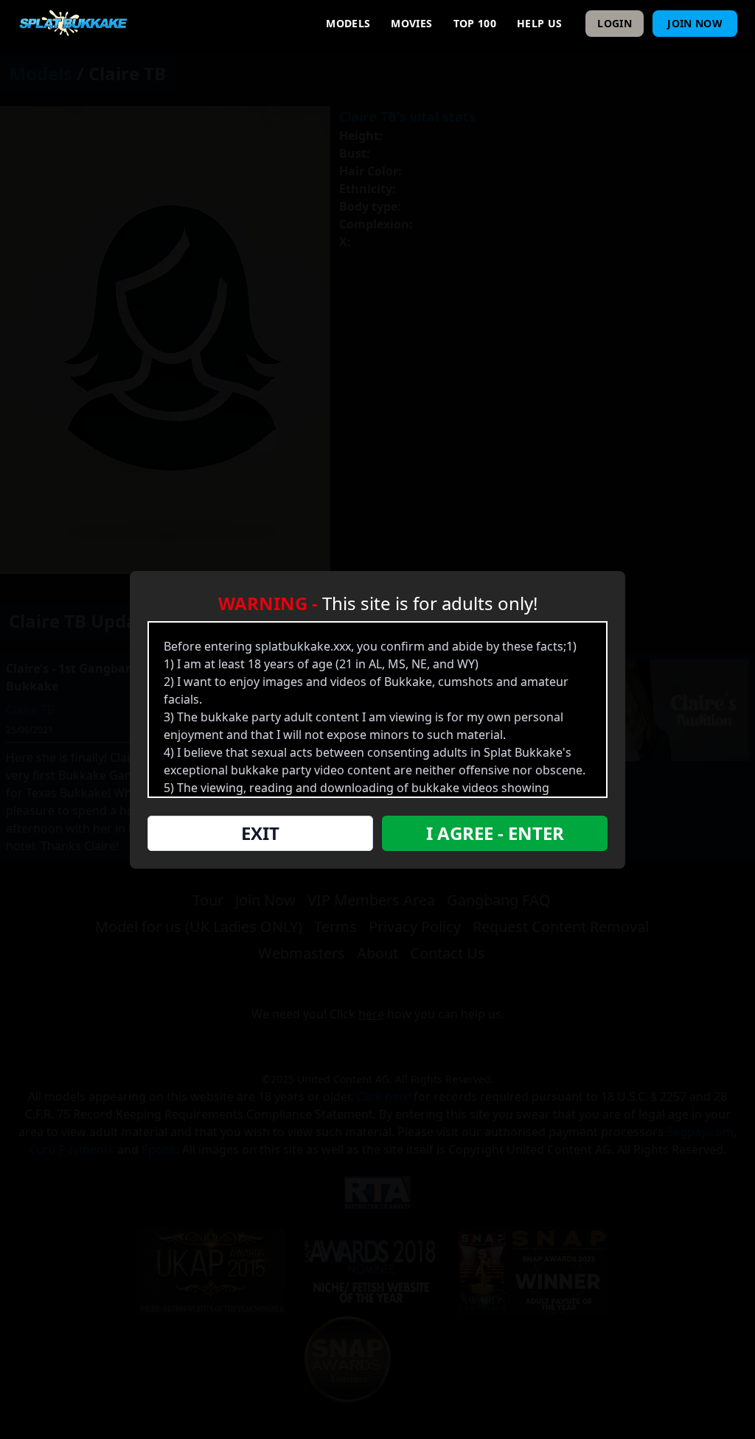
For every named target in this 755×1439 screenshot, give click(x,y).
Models (348, 23)
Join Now (695, 23)
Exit (260, 833)
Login (614, 23)
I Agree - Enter (495, 833)
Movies (411, 23)
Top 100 (474, 23)
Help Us (539, 23)
